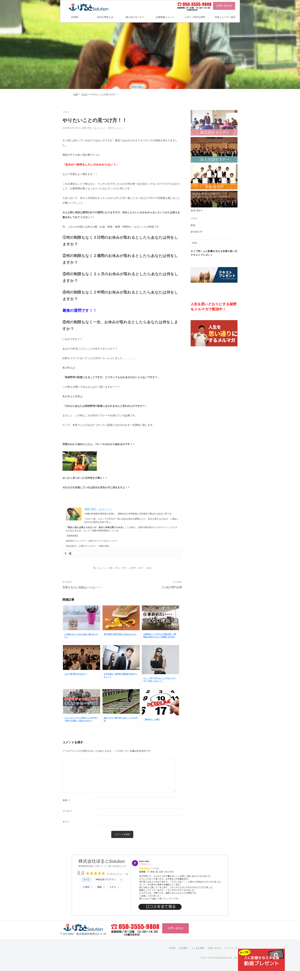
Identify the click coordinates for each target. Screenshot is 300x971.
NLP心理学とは (105, 17)
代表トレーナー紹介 (225, 17)
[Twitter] (65, 553)
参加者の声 (196, 231)
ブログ (84, 94)
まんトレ (102, 568)
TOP (75, 94)
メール (67, 811)
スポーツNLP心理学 (194, 17)
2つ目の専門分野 (172, 587)
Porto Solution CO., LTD (226, 957)
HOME (74, 17)
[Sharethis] (70, 553)
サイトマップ (231, 948)
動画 (193, 225)
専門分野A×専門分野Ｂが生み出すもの (120, 634)
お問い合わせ (224, 5)
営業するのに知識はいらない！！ (82, 587)
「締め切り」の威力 (151, 719)
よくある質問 (197, 948)
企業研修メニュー (165, 17)
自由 (149, 568)
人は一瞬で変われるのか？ (75, 674)
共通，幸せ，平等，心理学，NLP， (126, 568)
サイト (66, 822)
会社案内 (183, 948)
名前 (66, 800)
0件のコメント (115, 128)
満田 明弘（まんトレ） (94, 128)
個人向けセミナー (135, 17)
